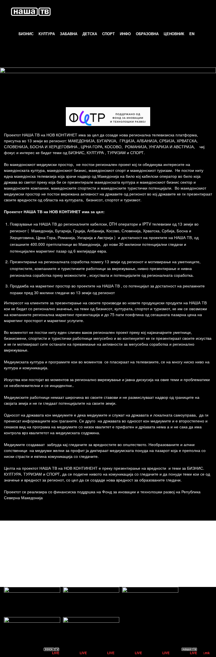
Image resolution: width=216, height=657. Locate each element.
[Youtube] (207, 549)
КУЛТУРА (47, 33)
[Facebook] (182, 549)
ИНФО (125, 33)
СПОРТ (108, 33)
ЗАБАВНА (68, 33)
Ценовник (174, 33)
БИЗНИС (26, 33)
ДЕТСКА (89, 33)
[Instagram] (194, 549)
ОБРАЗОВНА (147, 33)
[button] (203, 11)
